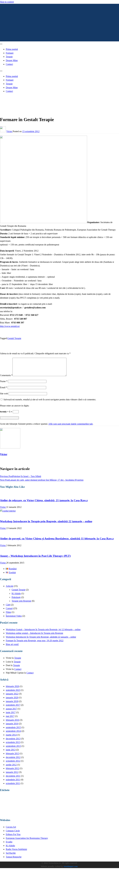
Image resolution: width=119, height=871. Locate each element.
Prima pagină (12, 49)
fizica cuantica (33, 799)
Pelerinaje (16, 597)
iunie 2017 (11, 712)
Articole (9, 586)
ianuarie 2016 (12, 723)
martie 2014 (11, 735)
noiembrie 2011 (13, 779)
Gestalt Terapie (14, 338)
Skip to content (7, 2)
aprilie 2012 (11, 764)
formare (42, 799)
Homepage (11, 97)
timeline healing (41, 813)
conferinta (17, 799)
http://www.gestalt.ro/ (10, 326)
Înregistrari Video (14, 616)
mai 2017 (10, 716)
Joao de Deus (81, 799)
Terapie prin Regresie (21, 601)
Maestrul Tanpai (110, 799)
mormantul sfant (32, 806)
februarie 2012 (12, 768)
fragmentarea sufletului (54, 799)
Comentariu (6, 375)
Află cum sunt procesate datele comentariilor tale (70, 424)
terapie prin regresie (17, 812)
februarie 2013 (12, 753)
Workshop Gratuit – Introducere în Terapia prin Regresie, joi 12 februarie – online (43, 629)
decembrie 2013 (13, 738)
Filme (8, 612)
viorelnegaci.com (71, 866)
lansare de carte (99, 799)
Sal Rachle (11, 853)
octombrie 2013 (13, 742)
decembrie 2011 (13, 776)
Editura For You (13, 834)
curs (24, 798)
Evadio (9, 842)
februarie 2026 (12, 686)
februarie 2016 (12, 720)
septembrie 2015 (13, 727)
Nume (3, 381)
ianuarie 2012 (12, 772)
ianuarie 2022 (12, 693)
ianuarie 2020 (12, 697)
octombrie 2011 (13, 783)
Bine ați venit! (12, 644)
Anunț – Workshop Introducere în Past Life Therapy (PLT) (35, 555)
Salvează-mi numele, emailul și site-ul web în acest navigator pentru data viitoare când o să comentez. (49, 399)
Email (3, 387)
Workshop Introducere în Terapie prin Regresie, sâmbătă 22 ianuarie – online (46, 521)
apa (6, 799)
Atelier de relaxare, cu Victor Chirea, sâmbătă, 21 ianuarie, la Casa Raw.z (44, 500)
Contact (9, 64)
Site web (4, 393)
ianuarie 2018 (12, 701)
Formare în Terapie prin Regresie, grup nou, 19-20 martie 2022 (34, 640)
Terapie (9, 56)
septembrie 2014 (13, 731)
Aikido (2, 799)
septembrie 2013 (13, 746)
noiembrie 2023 (13, 690)
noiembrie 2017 (13, 705)
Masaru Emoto (5, 806)
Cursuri (9, 101)
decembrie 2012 (13, 757)
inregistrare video (69, 799)
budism (10, 799)
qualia (94, 806)
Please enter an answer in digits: (14, 405)
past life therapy (52, 805)
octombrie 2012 (13, 761)
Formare (9, 53)
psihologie (82, 805)
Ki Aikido (16, 593)
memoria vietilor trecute (18, 806)
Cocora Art (11, 827)
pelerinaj (70, 806)
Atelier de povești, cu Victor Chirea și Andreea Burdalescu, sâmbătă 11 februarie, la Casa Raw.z (57, 538)
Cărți (8, 604)
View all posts (6, 461)
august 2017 (11, 708)
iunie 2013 (11, 749)
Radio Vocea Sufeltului (16, 849)
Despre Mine (12, 60)
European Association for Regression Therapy (27, 838)
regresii (103, 805)
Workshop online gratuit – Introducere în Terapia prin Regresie (34, 633)
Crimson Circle (13, 830)
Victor (9, 131)
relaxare (113, 805)
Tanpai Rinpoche (13, 857)
